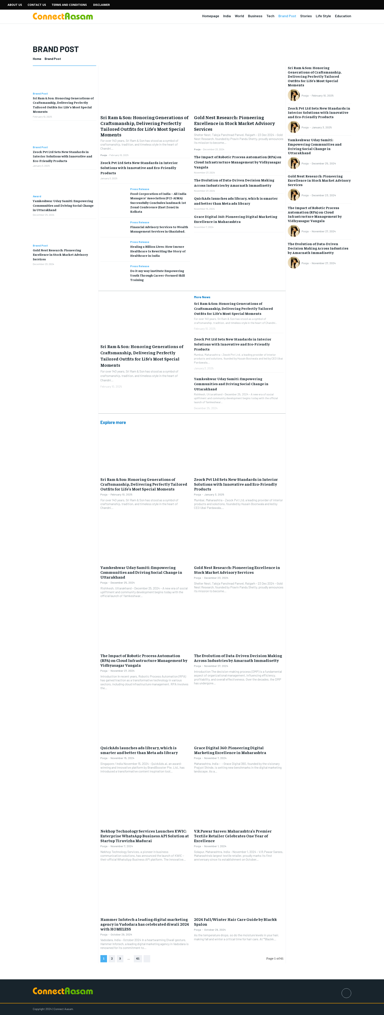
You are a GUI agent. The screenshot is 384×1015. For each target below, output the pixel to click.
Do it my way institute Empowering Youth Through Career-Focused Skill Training (157, 275)
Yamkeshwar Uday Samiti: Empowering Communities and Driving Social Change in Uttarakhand (63, 205)
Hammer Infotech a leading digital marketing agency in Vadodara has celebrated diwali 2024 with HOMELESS (144, 924)
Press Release (139, 189)
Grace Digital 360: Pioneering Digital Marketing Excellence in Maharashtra (230, 750)
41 (138, 958)
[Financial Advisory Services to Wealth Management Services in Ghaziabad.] (113, 227)
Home (37, 58)
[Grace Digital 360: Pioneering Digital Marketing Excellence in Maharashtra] (239, 720)
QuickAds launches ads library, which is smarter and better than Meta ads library (236, 200)
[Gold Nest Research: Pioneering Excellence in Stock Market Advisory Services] (64, 231)
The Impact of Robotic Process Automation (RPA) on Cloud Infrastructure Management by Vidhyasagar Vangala (237, 161)
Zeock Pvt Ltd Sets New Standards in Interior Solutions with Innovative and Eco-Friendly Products (62, 156)
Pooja (103, 155)
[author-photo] (294, 95)
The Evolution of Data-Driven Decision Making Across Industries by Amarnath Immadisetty (238, 658)
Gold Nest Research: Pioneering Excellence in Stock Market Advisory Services (60, 254)
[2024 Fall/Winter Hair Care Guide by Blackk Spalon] (239, 891)
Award (37, 196)
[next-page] (147, 958)
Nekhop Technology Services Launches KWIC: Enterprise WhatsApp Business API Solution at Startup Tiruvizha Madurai (144, 835)
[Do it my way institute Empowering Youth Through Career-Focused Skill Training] (113, 271)
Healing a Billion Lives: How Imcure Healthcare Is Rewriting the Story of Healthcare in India (157, 250)
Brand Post (40, 93)
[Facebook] (346, 993)
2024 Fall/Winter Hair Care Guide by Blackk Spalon (235, 921)
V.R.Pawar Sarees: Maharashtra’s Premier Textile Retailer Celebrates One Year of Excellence (233, 835)
